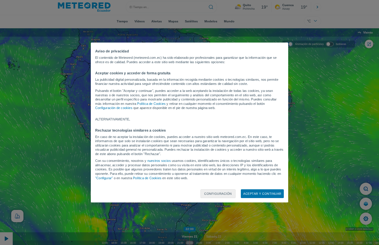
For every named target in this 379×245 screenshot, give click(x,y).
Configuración (218, 193)
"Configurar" (104, 178)
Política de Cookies (151, 104)
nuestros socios (159, 161)
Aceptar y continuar (262, 193)
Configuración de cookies (113, 108)
